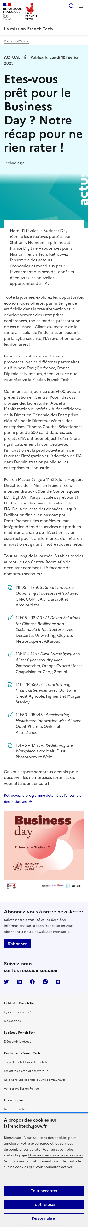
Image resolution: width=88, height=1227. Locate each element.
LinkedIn (19, 982)
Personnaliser (44, 1218)
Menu (81, 6)
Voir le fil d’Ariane (16, 41)
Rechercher (71, 6)
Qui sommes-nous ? (17, 1012)
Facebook (32, 982)
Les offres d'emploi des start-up (26, 1071)
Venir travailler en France (21, 1088)
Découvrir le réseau (17, 1041)
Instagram (45, 982)
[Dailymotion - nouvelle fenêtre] (58, 982)
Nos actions (12, 1021)
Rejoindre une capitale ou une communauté (35, 1080)
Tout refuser (44, 1204)
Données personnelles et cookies (55, 1155)
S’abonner (17, 943)
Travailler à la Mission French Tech (27, 1062)
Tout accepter (44, 1191)
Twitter (6, 982)
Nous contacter (15, 1109)
